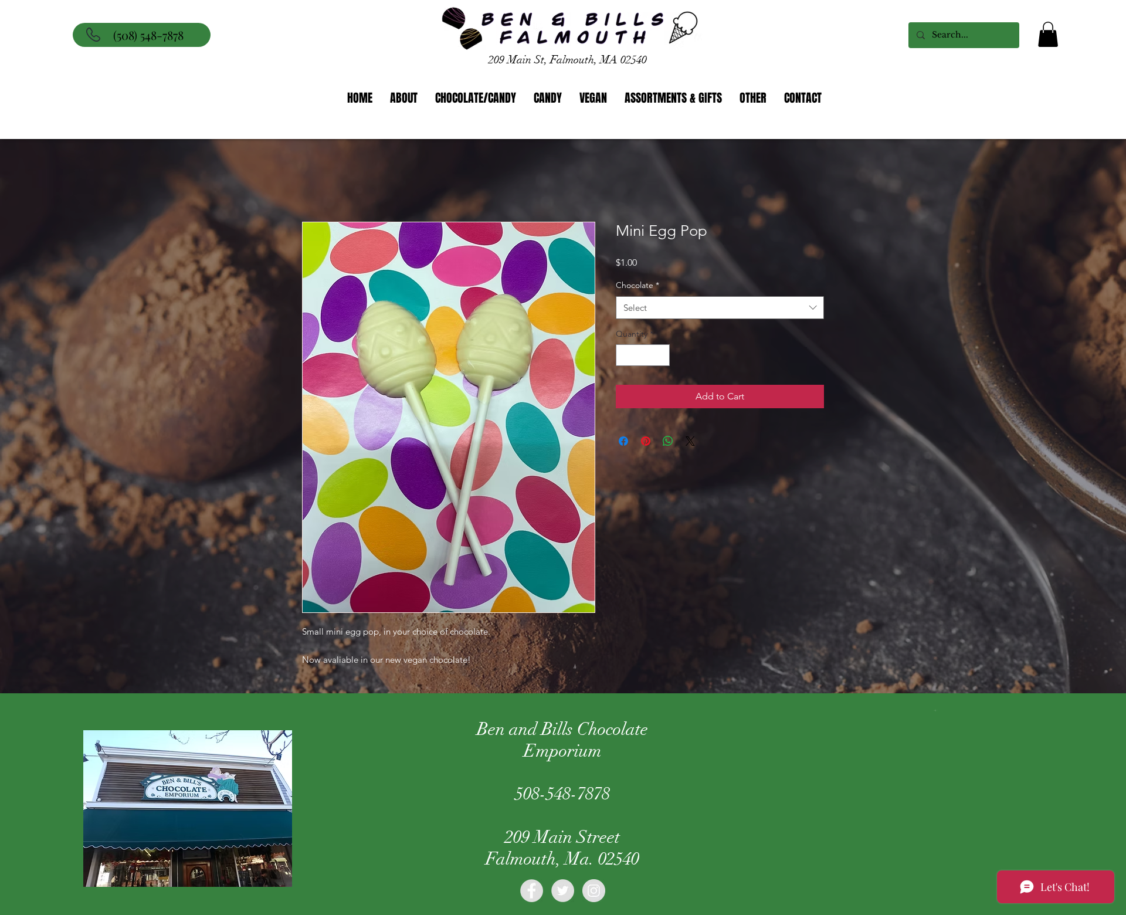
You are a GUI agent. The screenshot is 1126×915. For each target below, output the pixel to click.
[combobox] (720, 309)
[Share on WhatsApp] (668, 443)
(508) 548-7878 (148, 35)
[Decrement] (625, 357)
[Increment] (660, 357)
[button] (1048, 34)
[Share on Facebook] (623, 443)
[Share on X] (690, 443)
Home (315, 181)
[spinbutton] (642, 357)
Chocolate (637, 287)
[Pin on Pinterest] (646, 443)
